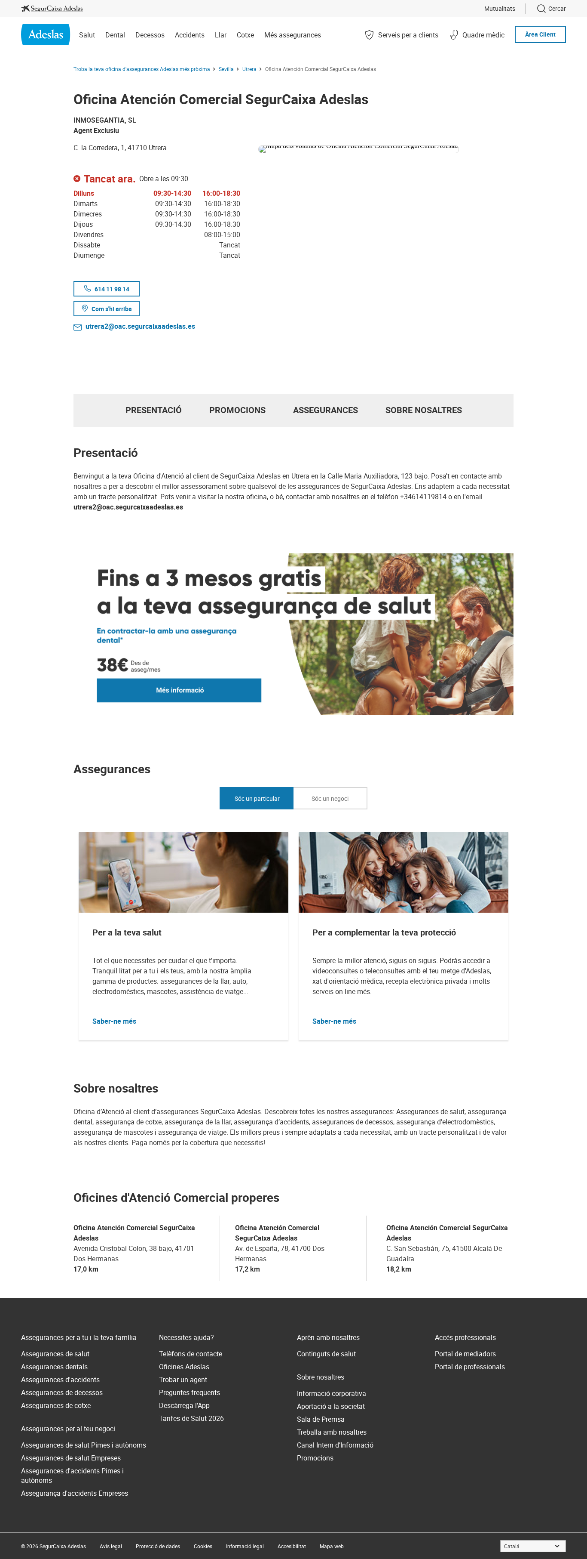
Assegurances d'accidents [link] (60, 1379)
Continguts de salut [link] (326, 1353)
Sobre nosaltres (423, 410)
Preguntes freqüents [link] (189, 1392)
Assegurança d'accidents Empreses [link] (74, 1493)
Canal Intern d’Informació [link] (335, 1445)
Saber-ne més (114, 1021)
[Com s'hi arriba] (386, 147)
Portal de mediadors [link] (465, 1353)
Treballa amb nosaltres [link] (332, 1432)
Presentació (153, 410)
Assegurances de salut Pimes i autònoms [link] (83, 1445)
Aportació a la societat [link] (331, 1406)
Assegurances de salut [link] (55, 1353)
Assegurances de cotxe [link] (56, 1405)
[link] (52, 8)
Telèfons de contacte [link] (190, 1353)
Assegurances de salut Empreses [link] (71, 1458)
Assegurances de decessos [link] (62, 1392)
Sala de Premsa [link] (321, 1419)
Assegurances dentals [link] (54, 1366)
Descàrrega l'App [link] (184, 1405)
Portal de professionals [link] (470, 1366)
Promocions (237, 410)
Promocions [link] (315, 1458)
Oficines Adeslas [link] (184, 1366)
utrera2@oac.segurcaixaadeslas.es (140, 326)
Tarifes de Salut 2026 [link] (191, 1418)
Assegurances (325, 410)
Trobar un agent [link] (183, 1379)
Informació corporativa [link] (331, 1393)
